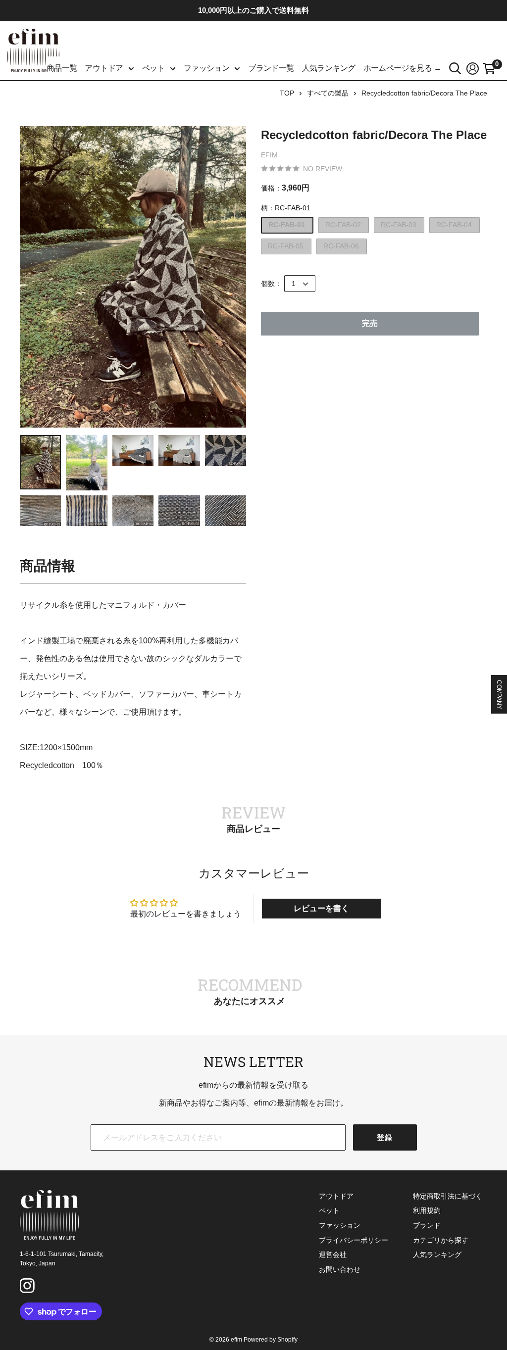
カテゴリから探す (440, 1240)
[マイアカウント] (472, 68)
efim (269, 155)
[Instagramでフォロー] (29, 1287)
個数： (271, 284)
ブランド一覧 (271, 68)
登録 (385, 1137)
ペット (153, 68)
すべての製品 (328, 93)
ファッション (206, 68)
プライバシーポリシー (353, 1240)
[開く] (455, 68)
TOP (287, 93)
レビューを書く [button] (321, 908)
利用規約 (427, 1210)
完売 (370, 323)
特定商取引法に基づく (447, 1196)
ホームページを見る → (402, 68)
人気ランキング (328, 68)
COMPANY (499, 694)
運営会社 (333, 1254)
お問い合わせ (339, 1269)
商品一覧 (62, 68)
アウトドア (104, 68)
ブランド (427, 1225)
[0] (489, 68)
